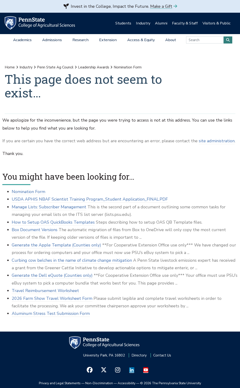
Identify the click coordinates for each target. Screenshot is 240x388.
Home (10, 67)
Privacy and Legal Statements (60, 383)
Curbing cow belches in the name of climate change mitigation (72, 260)
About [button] (170, 40)
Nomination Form (28, 191)
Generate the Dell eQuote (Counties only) (52, 275)
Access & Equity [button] (141, 40)
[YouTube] (145, 370)
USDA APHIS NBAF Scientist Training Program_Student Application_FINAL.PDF (90, 199)
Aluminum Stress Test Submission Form (51, 313)
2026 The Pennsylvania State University (170, 383)
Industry (26, 67)
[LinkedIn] (131, 370)
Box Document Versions (34, 230)
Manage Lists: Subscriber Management (49, 207)
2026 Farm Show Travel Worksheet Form (52, 298)
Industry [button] (143, 23)
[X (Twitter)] (103, 370)
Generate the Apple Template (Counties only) (56, 245)
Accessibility (126, 383)
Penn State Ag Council (55, 67)
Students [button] (123, 23)
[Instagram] (117, 370)
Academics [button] (22, 40)
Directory (139, 355)
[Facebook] (89, 370)
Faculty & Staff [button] (185, 23)
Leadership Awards (93, 67)
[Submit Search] (228, 40)
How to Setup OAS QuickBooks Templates (53, 222)
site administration (217, 141)
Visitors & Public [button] (216, 23)
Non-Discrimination (99, 383)
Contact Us (162, 355)
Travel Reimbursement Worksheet (45, 290)
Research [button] (80, 40)
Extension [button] (108, 40)
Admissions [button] (52, 40)
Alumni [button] (161, 23)
